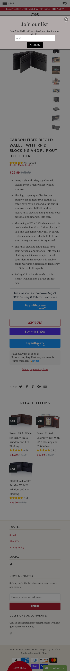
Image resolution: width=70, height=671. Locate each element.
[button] (66, 19)
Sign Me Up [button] (35, 45)
